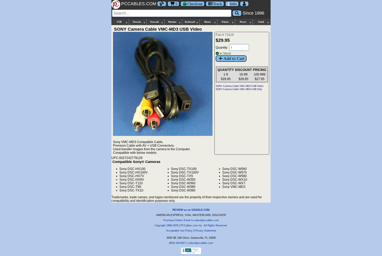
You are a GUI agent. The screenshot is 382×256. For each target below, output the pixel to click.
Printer (225, 22)
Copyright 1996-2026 (166, 225)
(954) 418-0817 (177, 242)
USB (119, 22)
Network (154, 22)
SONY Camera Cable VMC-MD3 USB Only (239, 89)
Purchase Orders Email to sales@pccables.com (191, 220)
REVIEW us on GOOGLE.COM (191, 209)
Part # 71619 (225, 34)
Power (243, 22)
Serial (261, 22)
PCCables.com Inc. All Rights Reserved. (203, 225)
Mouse (207, 22)
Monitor (172, 22)
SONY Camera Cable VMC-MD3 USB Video (239, 86)
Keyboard (190, 22)
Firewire (137, 22)
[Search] (237, 13)
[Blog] (162, 4)
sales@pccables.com (200, 242)
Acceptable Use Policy (179, 230)
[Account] (244, 4)
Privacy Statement (205, 230)
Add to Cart (233, 58)
